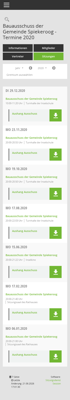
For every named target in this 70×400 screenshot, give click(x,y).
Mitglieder (48, 48)
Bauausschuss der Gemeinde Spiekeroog (31, 98)
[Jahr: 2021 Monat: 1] (53, 68)
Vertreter (18, 56)
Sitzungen (48, 56)
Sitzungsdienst (53, 382)
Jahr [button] (18, 68)
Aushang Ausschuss (24, 113)
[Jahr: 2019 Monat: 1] (30, 68)
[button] (55, 115)
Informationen (18, 48)
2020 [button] (41, 68)
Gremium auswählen (20, 75)
